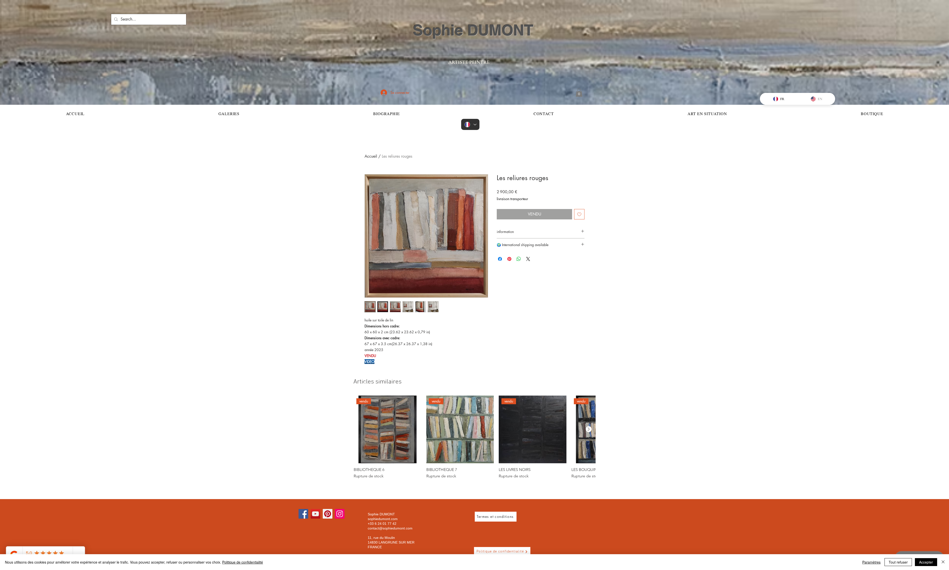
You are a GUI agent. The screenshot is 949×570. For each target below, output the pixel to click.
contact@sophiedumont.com (390, 528)
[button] (579, 92)
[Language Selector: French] (470, 124)
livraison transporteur (512, 198)
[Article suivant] (589, 429)
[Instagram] (340, 514)
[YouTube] (315, 514)
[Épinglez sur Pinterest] (509, 259)
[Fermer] (943, 562)
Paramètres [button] (871, 562)
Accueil (371, 156)
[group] (474, 437)
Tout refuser (898, 562)
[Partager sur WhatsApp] (519, 259)
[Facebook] (303, 514)
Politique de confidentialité (242, 562)
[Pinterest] (327, 514)
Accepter (926, 562)
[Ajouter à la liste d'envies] (579, 214)
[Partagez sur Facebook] (500, 259)
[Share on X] (528, 259)
